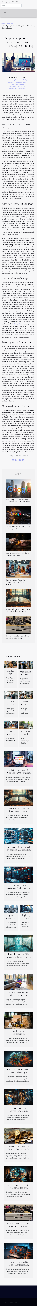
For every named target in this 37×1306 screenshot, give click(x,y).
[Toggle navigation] (5, 13)
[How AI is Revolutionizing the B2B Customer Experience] (18, 542)
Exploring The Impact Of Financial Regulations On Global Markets (18, 1149)
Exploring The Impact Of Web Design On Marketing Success (18, 773)
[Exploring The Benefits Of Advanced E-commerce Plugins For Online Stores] (26, 908)
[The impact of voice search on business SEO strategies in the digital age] (18, 836)
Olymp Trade (18, 324)
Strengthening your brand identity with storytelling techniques (18, 610)
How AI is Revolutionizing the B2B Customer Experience (18, 554)
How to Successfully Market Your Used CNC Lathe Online (18, 637)
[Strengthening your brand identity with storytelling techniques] (18, 598)
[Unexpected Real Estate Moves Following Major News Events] (25, 665)
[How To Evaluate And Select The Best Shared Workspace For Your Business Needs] (11, 695)
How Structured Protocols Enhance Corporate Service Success (16, 582)
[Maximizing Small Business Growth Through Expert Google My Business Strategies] (26, 725)
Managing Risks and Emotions (17, 88)
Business (10, 23)
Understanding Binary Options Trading (17, 80)
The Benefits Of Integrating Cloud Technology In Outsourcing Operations (18, 1072)
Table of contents (18, 77)
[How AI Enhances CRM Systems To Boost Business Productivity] (18, 943)
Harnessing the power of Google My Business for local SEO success (18, 501)
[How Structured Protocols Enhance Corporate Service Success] (18, 569)
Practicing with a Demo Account (17, 86)
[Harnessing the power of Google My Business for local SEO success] (18, 488)
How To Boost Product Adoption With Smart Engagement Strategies (18, 995)
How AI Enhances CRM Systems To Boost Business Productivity (18, 957)
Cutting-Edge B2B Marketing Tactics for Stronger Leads (18, 527)
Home (3, 23)
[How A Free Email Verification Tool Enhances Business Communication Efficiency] (18, 874)
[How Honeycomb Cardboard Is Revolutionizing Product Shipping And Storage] (18, 1020)
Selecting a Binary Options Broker (17, 82)
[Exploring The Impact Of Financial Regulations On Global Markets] (18, 1135)
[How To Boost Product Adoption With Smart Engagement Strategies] (18, 981)
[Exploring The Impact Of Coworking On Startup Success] (26, 695)
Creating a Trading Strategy (17, 84)
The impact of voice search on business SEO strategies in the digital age (18, 850)
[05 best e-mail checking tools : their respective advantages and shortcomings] (18, 1251)
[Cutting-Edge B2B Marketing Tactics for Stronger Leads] (18, 515)
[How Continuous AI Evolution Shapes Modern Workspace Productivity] (11, 909)
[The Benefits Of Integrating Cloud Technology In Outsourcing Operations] (18, 1058)
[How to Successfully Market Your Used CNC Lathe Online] (18, 625)
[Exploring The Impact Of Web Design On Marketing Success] (18, 759)
